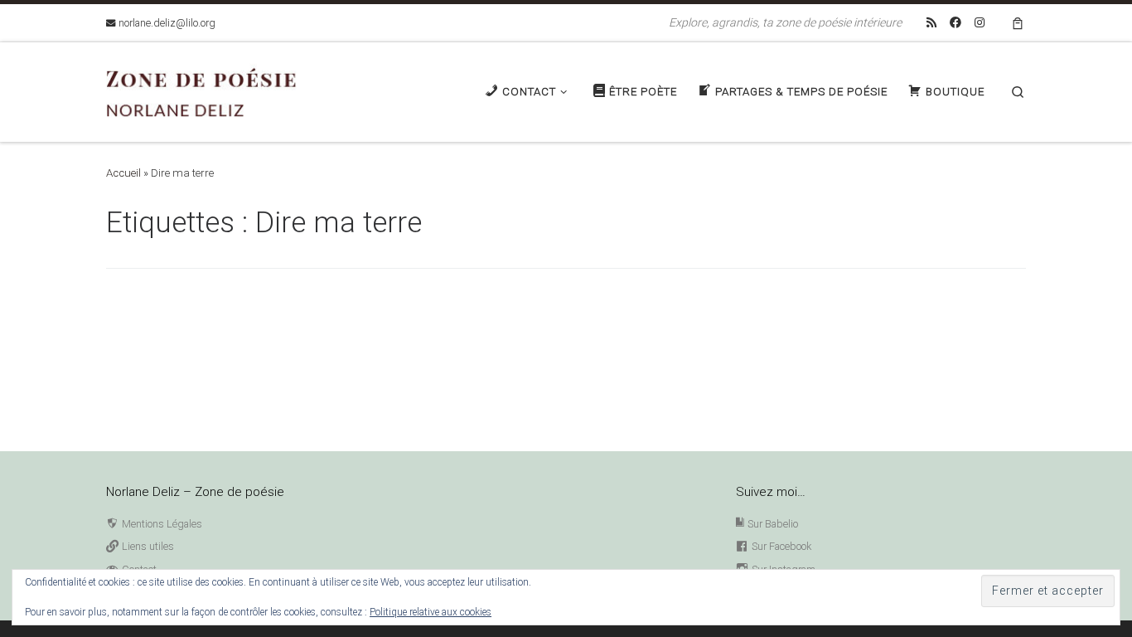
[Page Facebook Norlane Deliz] (955, 23)
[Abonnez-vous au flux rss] (931, 23)
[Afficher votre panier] (1017, 22)
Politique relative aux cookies (430, 612)
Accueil (123, 173)
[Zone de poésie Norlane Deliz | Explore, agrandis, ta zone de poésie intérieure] (209, 90)
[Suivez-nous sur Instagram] (979, 23)
